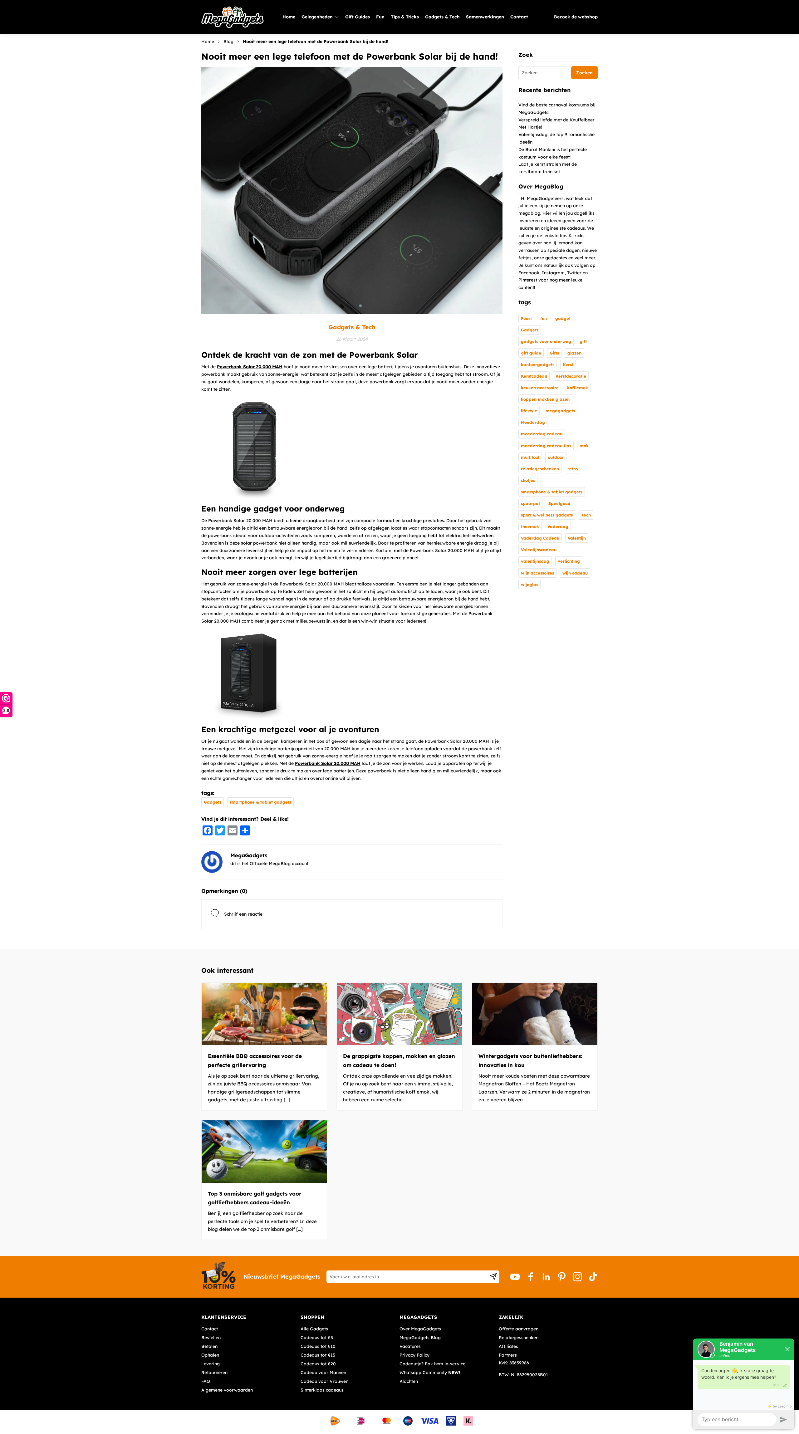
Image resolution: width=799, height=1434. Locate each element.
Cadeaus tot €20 (318, 1364)
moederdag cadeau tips (546, 445)
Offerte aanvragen (518, 1329)
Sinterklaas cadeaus (322, 1390)
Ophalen (210, 1355)
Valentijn (577, 538)
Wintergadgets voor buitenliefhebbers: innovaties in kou (530, 1060)
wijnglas (529, 584)
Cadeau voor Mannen (323, 1372)
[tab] (248, 1317)
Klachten (409, 1381)
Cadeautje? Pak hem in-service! (433, 1364)
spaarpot (530, 503)
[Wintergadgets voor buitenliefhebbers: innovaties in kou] (534, 1014)
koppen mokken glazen (545, 399)
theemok (530, 526)
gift (583, 341)
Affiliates (508, 1346)
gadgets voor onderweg (546, 341)
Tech (586, 514)
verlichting (569, 561)
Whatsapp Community (430, 1372)
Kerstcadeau (534, 376)
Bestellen (211, 1337)
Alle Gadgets (314, 1329)
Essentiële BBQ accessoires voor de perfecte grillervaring (255, 1060)
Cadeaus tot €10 (318, 1346)
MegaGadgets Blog (420, 1337)
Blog (228, 41)
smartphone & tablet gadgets (260, 802)
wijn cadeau (575, 572)
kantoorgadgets (537, 364)
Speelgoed (559, 503)
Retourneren (214, 1372)
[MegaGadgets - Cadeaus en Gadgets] (232, 17)
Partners (508, 1355)
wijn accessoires (537, 572)
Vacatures (410, 1346)
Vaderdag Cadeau (540, 538)
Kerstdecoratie (571, 376)
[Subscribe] (493, 1276)
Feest (526, 318)
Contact (209, 1329)
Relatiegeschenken (518, 1337)
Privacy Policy (414, 1355)
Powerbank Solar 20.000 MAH (249, 367)
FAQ (205, 1381)
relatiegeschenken (540, 468)
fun (543, 318)
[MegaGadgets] (212, 862)
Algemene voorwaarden (227, 1390)
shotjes (528, 480)
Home (207, 41)
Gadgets (212, 802)
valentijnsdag (535, 561)
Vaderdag (557, 526)
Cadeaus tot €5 (317, 1337)
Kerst (568, 364)
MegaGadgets (248, 855)
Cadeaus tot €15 (318, 1355)
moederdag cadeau (541, 433)
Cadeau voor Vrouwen (324, 1381)
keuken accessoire (540, 387)
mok (584, 445)
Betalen (209, 1346)
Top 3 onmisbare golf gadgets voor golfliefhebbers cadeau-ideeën (254, 1198)
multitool (530, 457)
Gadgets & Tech (351, 327)
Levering (210, 1364)
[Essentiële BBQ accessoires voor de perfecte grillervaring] (264, 1014)
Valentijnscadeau (538, 549)
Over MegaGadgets (420, 1329)
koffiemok (577, 387)
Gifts (554, 352)
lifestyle (529, 410)
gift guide (531, 352)
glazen (574, 352)
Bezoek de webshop (576, 17)
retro (572, 468)
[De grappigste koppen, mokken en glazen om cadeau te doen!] (399, 1014)
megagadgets (560, 410)
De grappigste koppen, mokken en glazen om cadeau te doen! (399, 1060)
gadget (563, 318)
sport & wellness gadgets (547, 514)
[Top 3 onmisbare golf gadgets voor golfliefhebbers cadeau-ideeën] (264, 1151)
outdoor (556, 457)
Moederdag (533, 422)
